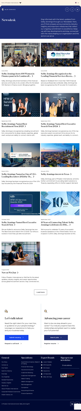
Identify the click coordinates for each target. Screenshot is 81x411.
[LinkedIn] (72, 404)
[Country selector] (40, 3)
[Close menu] (77, 9)
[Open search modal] (67, 9)
